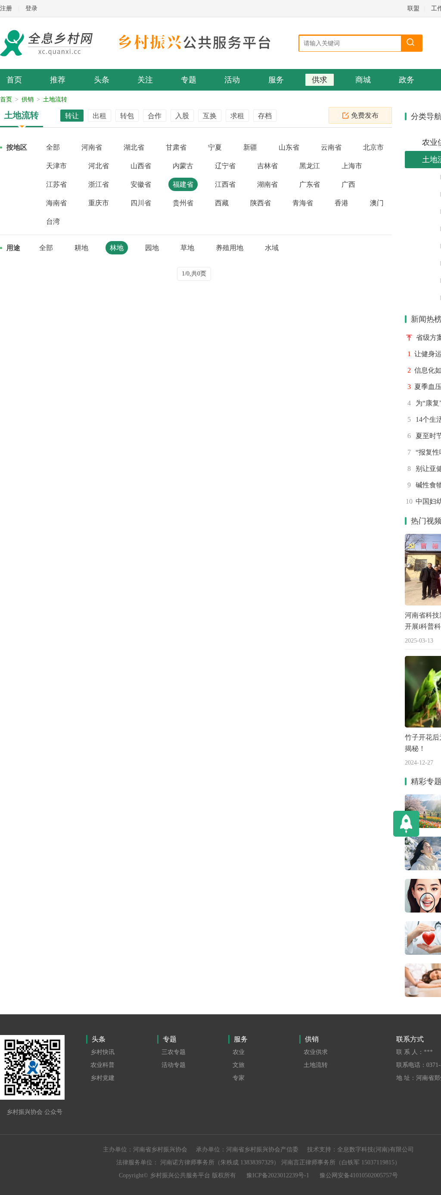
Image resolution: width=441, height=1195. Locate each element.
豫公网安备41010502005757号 (359, 1175)
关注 (145, 79)
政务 (406, 79)
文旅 (239, 1065)
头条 (101, 79)
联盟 (413, 8)
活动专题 (173, 1065)
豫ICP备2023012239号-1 (277, 1175)
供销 (28, 99)
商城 (363, 79)
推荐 (57, 79)
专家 (239, 1078)
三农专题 (173, 1052)
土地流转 (55, 99)
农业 (239, 1052)
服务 (276, 79)
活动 (232, 79)
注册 (6, 8)
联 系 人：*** (414, 1052)
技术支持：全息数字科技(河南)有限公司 (360, 1149)
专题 (188, 79)
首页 (14, 79)
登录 (31, 8)
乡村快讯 (102, 1052)
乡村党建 (102, 1078)
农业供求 (316, 1052)
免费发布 (365, 115)
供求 (319, 79)
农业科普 (102, 1065)
